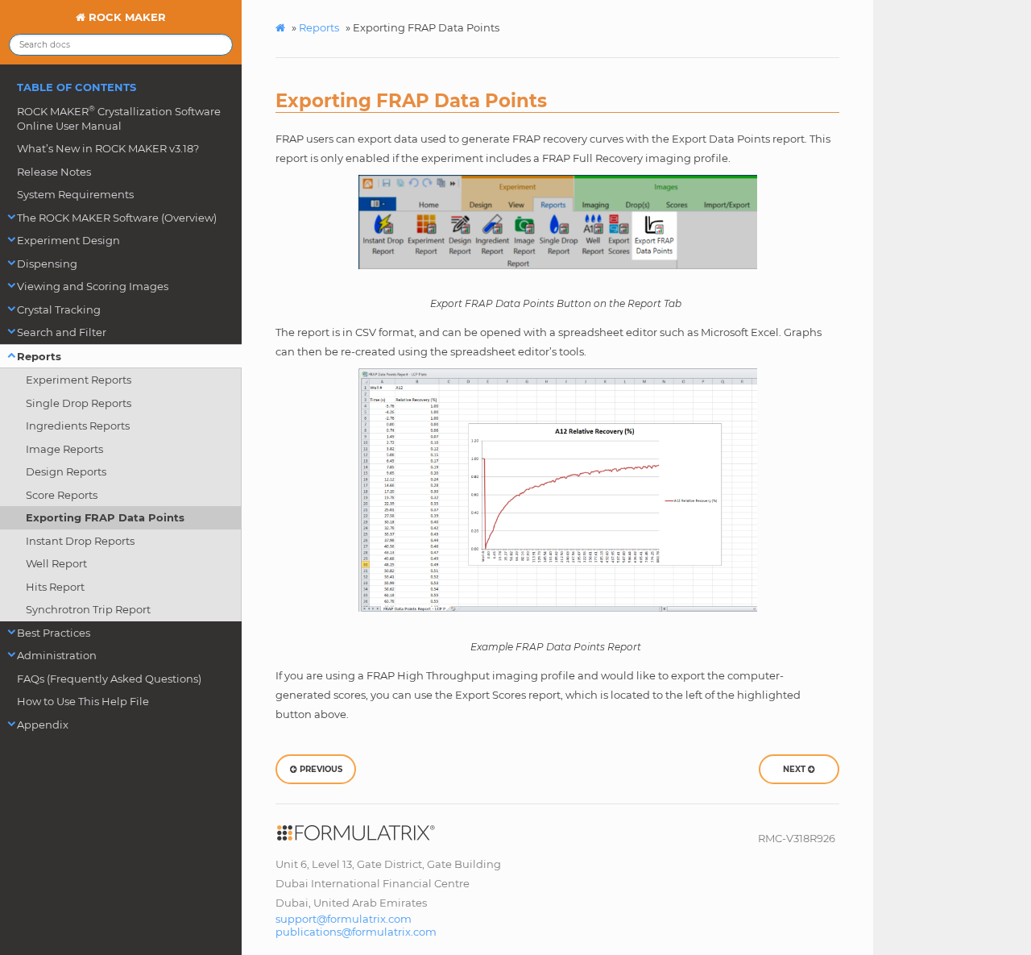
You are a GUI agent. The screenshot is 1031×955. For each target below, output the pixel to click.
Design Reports (66, 471)
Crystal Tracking (59, 309)
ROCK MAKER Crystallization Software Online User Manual (119, 118)
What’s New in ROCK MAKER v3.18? (108, 148)
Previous (319, 769)
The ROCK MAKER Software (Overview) (117, 217)
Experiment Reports (78, 379)
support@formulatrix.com (343, 918)
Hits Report (55, 586)
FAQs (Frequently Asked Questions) (109, 678)
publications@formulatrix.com (356, 931)
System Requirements (75, 194)
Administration (57, 655)
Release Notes (54, 171)
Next (795, 769)
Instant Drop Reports (80, 540)
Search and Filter (61, 332)
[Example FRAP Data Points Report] (557, 489)
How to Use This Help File (83, 701)
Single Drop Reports (78, 403)
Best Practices (53, 632)
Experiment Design (68, 240)
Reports (39, 356)
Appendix (42, 724)
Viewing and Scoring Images (92, 286)
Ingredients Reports (78, 425)
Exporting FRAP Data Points (105, 517)
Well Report (56, 563)
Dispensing (47, 263)
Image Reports (64, 448)
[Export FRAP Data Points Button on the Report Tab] (557, 221)
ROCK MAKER (125, 16)
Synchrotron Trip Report (88, 609)
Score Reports (61, 494)
